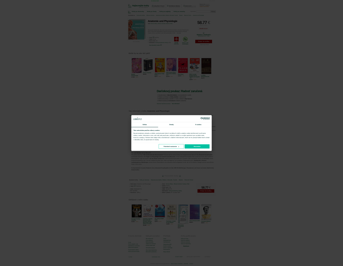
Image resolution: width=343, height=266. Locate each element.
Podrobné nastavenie (170, 146)
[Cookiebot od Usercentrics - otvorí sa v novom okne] (202, 118)
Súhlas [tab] (145, 124)
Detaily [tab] (171, 124)
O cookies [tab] (198, 124)
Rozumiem (197, 146)
